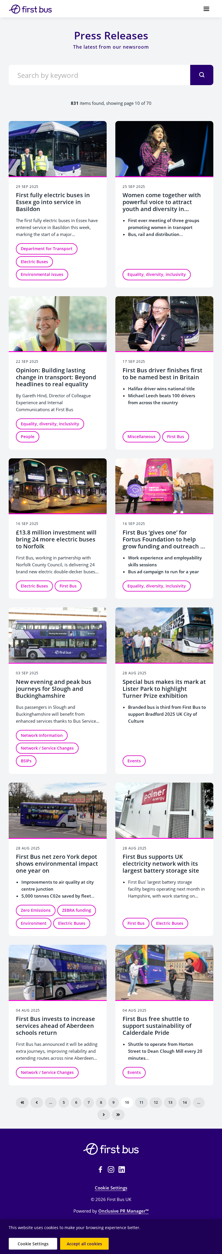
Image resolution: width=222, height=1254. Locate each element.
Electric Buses (34, 261)
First (22, 1102)
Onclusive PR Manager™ (123, 1211)
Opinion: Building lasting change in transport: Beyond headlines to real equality (56, 377)
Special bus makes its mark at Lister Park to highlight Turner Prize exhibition (164, 689)
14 (185, 1102)
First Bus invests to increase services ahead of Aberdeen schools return (55, 1026)
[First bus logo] (110, 1149)
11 (141, 1102)
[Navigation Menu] (206, 9)
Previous (36, 1102)
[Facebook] (100, 1169)
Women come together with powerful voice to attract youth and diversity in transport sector (162, 205)
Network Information (42, 735)
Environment (34, 923)
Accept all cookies (84, 1243)
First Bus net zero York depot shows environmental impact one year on (57, 863)
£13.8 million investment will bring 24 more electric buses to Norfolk (56, 539)
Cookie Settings (111, 1188)
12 (156, 1102)
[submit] (201, 75)
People (27, 436)
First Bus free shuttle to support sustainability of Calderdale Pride (157, 1026)
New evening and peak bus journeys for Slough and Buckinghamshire (53, 689)
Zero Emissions (36, 910)
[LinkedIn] (122, 1169)
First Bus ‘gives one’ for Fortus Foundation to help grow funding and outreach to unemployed (164, 542)
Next (103, 1115)
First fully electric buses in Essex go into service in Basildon (53, 202)
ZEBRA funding (76, 910)
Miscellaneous (141, 436)
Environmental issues (42, 274)
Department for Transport (47, 248)
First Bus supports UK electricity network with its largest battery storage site (161, 863)
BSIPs (26, 761)
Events (134, 761)
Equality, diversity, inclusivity (156, 274)
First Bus (175, 436)
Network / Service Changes (47, 748)
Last (118, 1115)
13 (170, 1102)
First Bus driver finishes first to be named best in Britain (162, 373)
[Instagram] (111, 1169)
